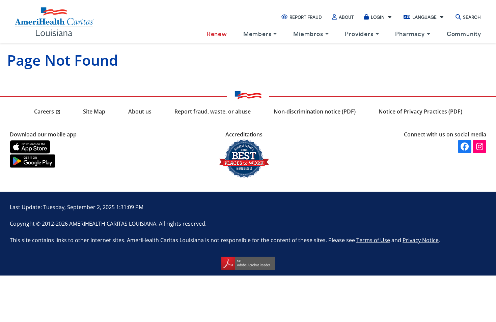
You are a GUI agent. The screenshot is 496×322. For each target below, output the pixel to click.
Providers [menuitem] (359, 33)
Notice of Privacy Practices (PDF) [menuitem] (420, 111)
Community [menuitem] (464, 33)
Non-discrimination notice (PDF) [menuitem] (315, 111)
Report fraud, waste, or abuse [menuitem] (212, 111)
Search (472, 16)
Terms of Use (373, 240)
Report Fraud (306, 16)
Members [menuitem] (257, 33)
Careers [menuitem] (44, 111)
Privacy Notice (421, 240)
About (346, 16)
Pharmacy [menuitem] (409, 33)
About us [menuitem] (139, 111)
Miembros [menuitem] (308, 33)
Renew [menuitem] (217, 33)
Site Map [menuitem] (94, 111)
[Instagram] (479, 146)
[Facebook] (464, 146)
